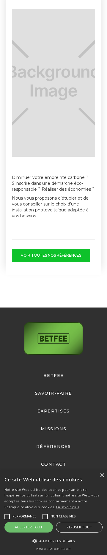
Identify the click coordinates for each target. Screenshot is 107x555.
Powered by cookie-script (53, 549)
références (53, 446)
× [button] (102, 475)
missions (54, 428)
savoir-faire (53, 393)
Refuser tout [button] (79, 527)
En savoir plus (67, 507)
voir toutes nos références (51, 255)
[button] (53, 541)
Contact (53, 464)
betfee (53, 375)
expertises (53, 411)
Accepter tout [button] (29, 527)
